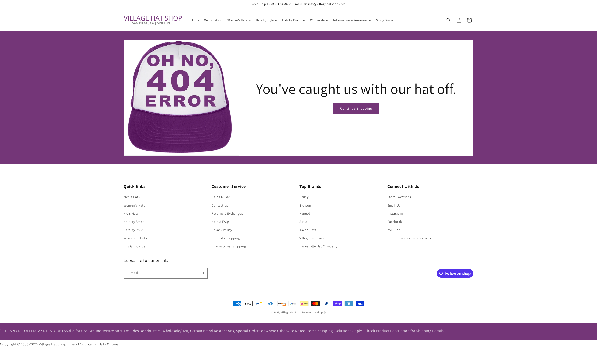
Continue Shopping (356, 108)
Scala (303, 222)
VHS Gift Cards (134, 246)
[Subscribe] (202, 273)
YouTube (393, 230)
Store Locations (399, 197)
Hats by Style (133, 230)
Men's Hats (132, 197)
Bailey (304, 197)
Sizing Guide (221, 197)
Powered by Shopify (314, 312)
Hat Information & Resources (409, 238)
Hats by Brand (134, 222)
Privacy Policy (222, 230)
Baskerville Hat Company (318, 246)
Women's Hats (134, 205)
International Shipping (229, 246)
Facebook (394, 222)
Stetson (305, 205)
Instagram (395, 213)
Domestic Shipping (226, 238)
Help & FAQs (221, 222)
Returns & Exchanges (227, 213)
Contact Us (220, 205)
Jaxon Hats (307, 230)
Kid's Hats (131, 213)
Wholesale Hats (135, 238)
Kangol (304, 213)
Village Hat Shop (311, 238)
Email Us (393, 205)
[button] (449, 20)
